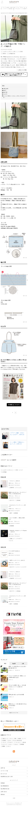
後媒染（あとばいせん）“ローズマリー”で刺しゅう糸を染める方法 (17, 493)
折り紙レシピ (11, 670)
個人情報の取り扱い (5, 788)
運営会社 (3, 794)
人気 (23, 663)
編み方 (4, 90)
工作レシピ (17, 562)
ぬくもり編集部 (11, 460)
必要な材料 (5, 88)
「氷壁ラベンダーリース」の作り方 (17, 560)
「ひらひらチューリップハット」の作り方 (17, 505)
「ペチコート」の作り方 (14, 480)
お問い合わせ (4, 791)
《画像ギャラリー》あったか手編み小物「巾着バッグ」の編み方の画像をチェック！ (14, 74)
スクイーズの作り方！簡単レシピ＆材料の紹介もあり (17, 676)
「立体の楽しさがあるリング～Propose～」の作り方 (18, 531)
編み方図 (5, 92)
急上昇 (14, 663)
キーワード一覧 (4, 770)
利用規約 (3, 783)
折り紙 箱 (17, 670)
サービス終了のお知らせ (14, 551)
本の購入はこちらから (14, 404)
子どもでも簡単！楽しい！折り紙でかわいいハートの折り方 (17, 685)
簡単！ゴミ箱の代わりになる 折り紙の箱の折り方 (17, 667)
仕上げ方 (5, 94)
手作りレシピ (17, 483)
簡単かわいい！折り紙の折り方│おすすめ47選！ (18, 704)
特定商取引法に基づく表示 (7, 776)
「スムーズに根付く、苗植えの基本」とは (17, 518)
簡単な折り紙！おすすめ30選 (16, 694)
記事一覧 (3, 768)
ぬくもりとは (4, 773)
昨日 (5, 663)
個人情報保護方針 (5, 785)
